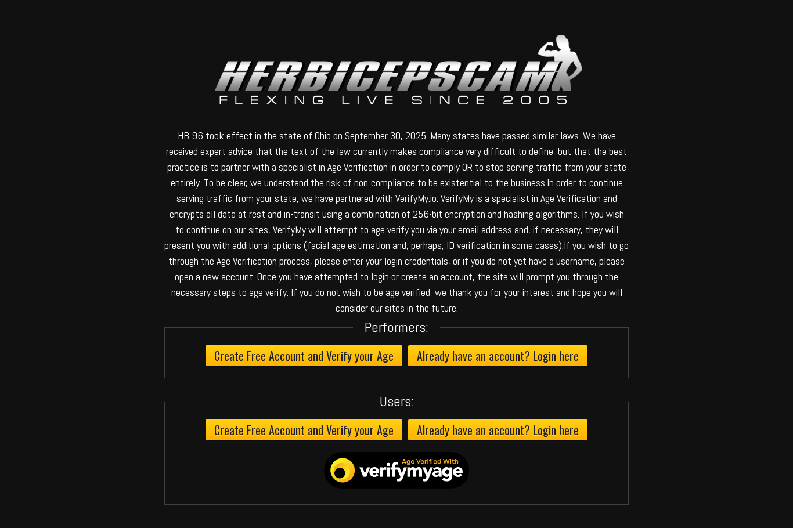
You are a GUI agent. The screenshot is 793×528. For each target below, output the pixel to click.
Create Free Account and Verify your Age (304, 355)
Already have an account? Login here (498, 355)
